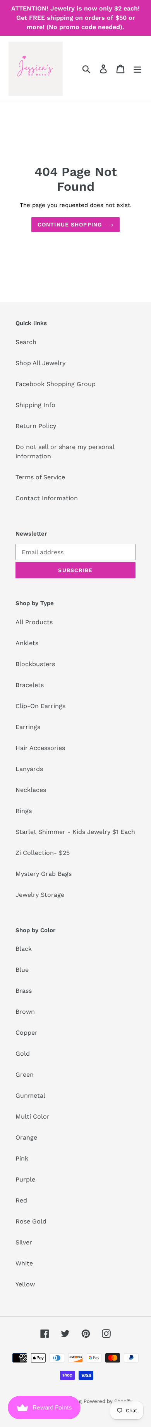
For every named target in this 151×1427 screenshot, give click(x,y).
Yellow (25, 1284)
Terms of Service (40, 477)
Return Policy (35, 426)
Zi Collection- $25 (42, 852)
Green (24, 1074)
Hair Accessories (40, 748)
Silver (23, 1242)
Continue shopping (70, 224)
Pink (21, 1158)
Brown (25, 1011)
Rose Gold (30, 1221)
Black (23, 948)
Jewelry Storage (39, 894)
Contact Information (46, 498)
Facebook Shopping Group (55, 384)
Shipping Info (35, 405)
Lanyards (29, 769)
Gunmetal (30, 1095)
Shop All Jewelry (40, 363)
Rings (23, 810)
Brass (23, 990)
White (24, 1263)
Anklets (26, 643)
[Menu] (137, 69)
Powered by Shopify (108, 1401)
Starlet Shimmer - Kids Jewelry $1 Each (75, 831)
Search (25, 342)
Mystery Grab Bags (43, 873)
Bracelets (29, 685)
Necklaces (30, 790)
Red (21, 1200)
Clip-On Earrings (40, 706)
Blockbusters (35, 664)
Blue (22, 969)
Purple (25, 1179)
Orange (26, 1137)
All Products (34, 622)
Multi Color (32, 1116)
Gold (22, 1053)
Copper (26, 1032)
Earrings (27, 727)
